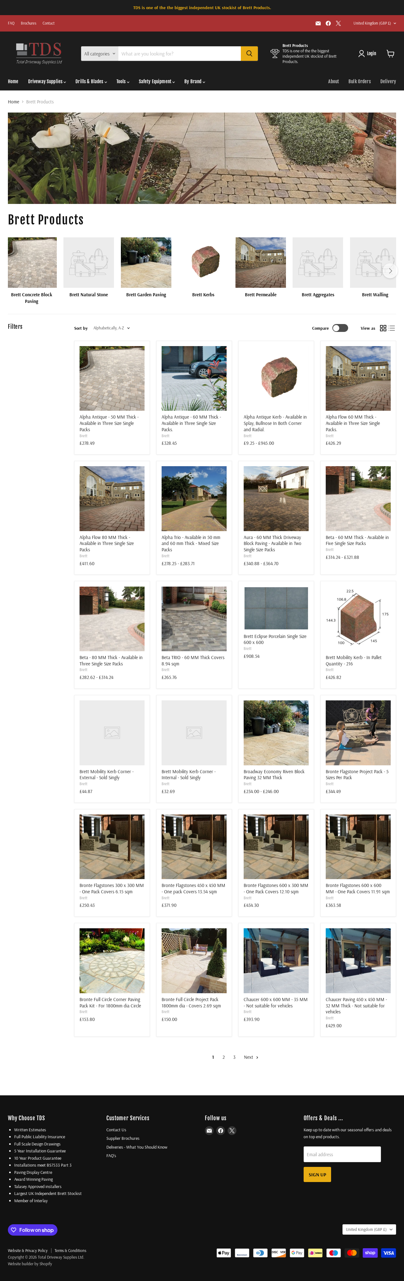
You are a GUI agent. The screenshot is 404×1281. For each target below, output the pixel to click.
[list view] (392, 328)
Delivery (388, 81)
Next (249, 1057)
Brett (83, 435)
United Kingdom (372, 23)
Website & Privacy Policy (28, 1250)
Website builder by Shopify (30, 1263)
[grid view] (383, 328)
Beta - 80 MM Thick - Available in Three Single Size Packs (111, 660)
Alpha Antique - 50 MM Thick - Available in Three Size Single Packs (109, 423)
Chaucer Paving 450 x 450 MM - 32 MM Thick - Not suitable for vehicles (356, 1005)
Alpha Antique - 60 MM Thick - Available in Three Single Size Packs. (191, 423)
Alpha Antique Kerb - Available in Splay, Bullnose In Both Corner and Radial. (275, 423)
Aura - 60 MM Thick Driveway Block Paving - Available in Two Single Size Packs (272, 543)
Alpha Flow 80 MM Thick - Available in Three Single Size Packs (107, 543)
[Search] (249, 53)
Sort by (81, 328)
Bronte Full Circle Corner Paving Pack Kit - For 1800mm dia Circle (110, 1002)
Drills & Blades (89, 81)
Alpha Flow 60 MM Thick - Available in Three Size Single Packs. (353, 423)
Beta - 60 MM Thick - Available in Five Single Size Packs (357, 540)
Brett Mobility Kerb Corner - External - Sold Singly (107, 774)
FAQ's (111, 1155)
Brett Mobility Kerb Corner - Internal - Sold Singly (189, 774)
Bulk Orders (359, 81)
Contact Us (116, 1130)
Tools (121, 81)
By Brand (193, 81)
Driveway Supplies (46, 81)
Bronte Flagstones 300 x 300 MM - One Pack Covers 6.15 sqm (112, 888)
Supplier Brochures (123, 1138)
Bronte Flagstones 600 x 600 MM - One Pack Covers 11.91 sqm (358, 888)
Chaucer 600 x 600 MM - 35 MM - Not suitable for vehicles (276, 1002)
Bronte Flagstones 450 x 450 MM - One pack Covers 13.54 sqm (193, 888)
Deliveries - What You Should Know (136, 1147)
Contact (49, 23)
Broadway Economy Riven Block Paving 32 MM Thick (274, 774)
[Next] (390, 270)
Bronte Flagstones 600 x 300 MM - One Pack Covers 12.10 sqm (276, 888)
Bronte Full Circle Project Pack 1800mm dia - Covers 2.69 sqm (191, 1002)
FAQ (11, 23)
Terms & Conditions (70, 1250)
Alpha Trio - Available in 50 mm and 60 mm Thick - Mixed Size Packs (191, 543)
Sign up (317, 1174)
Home (13, 81)
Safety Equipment (156, 81)
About (333, 81)
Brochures (28, 23)
